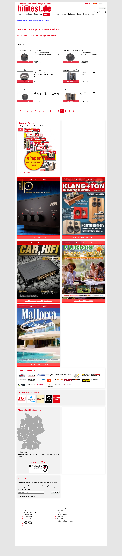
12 (66, 111)
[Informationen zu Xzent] (59, 385)
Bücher (27, 510)
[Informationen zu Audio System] (31, 376)
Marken (47, 14)
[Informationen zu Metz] (68, 380)
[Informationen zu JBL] (49, 380)
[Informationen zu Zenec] (68, 385)
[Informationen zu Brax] (49, 376)
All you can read (88, 14)
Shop (79, 14)
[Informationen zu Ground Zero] (22, 380)
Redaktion (28, 515)
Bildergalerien (29, 519)
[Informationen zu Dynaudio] (59, 376)
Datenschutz (62, 515)
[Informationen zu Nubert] (86, 380)
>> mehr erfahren (25, 172)
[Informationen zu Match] (59, 380)
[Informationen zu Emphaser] (68, 376)
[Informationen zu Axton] (41, 376)
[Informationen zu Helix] (31, 380)
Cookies (60, 517)
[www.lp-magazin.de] (48, 404)
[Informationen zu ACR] (22, 376)
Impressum (61, 508)
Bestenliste (38, 14)
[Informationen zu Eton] (86, 376)
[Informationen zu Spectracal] (31, 385)
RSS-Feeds (28, 523)
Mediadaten (61, 510)
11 (62, 111)
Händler (64, 14)
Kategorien (55, 14)
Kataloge (27, 521)
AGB (59, 512)
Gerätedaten (29, 517)
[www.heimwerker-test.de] (40, 404)
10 (58, 111)
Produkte (21, 45)
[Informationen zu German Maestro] (95, 376)
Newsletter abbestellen (28, 496)
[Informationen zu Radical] (22, 385)
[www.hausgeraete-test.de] (31, 404)
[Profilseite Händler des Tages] (38, 472)
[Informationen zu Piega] (95, 380)
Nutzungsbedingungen (65, 521)
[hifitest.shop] (56, 404)
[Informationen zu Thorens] (41, 385)
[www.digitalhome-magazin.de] (22, 404)
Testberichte (27, 14)
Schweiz (23, 452)
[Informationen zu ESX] (76, 376)
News (19, 14)
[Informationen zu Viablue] (49, 385)
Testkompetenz (30, 512)
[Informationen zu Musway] (76, 380)
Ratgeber (71, 14)
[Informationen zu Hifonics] (41, 380)
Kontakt (60, 519)
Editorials (27, 525)
